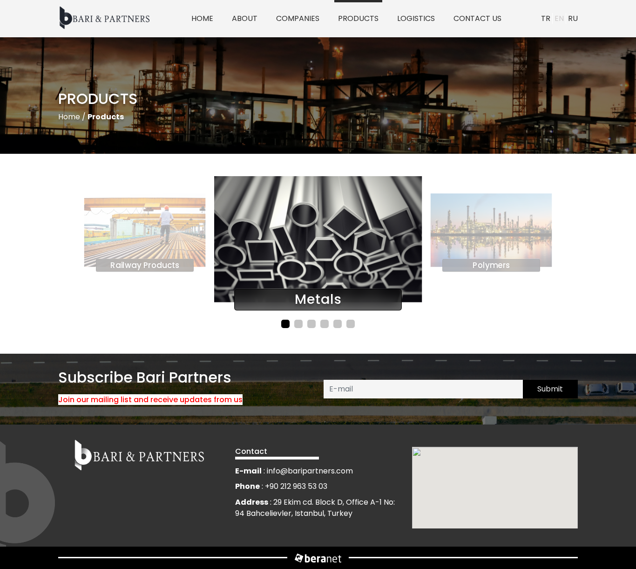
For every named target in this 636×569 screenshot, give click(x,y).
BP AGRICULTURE (307, 24)
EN (559, 18)
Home (202, 18)
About (244, 18)
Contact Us (477, 18)
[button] (285, 324)
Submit (550, 389)
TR (545, 18)
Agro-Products (360, 24)
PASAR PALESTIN (298, 50)
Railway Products (360, 50)
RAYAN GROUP (295, 76)
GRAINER (297, 96)
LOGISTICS (416, 18)
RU (573, 18)
